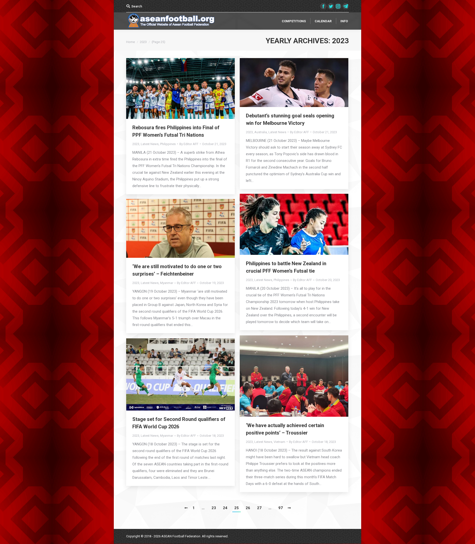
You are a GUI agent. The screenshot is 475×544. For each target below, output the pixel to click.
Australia (260, 132)
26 (248, 508)
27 (259, 508)
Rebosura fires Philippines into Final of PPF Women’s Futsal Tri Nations (175, 131)
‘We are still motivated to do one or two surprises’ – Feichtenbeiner (177, 270)
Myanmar (166, 283)
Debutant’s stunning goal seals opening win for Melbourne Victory (290, 119)
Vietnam (279, 442)
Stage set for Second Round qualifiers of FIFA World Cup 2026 (178, 423)
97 (280, 508)
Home (130, 42)
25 (236, 508)
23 (214, 508)
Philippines (168, 144)
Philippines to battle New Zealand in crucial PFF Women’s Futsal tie (286, 267)
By (188, 144)
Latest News (150, 144)
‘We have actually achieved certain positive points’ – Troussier (285, 429)
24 (225, 508)
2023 (135, 144)
